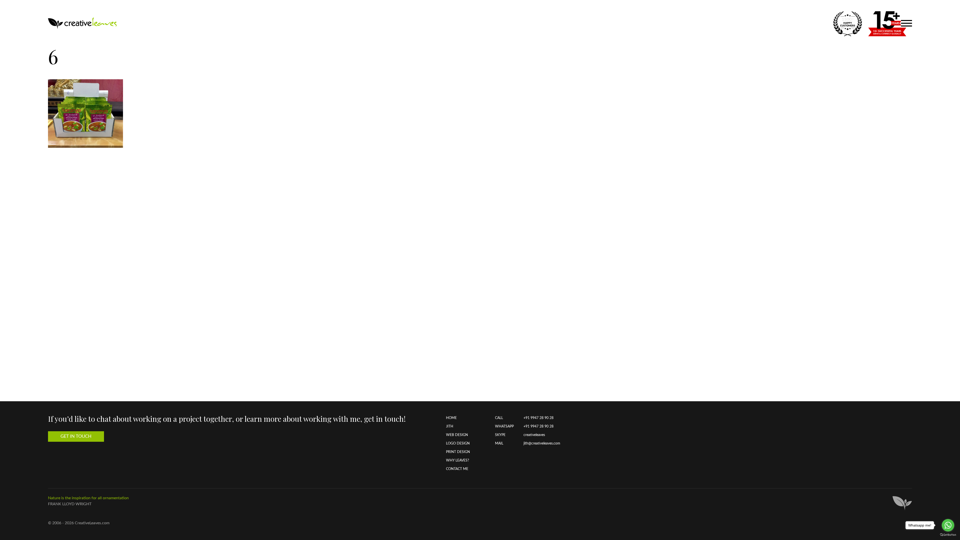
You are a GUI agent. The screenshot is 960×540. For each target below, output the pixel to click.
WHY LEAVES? (457, 460)
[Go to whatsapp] (948, 525)
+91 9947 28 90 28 (539, 418)
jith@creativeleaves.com (542, 443)
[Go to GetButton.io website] (948, 534)
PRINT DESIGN (458, 452)
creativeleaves (534, 435)
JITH (449, 426)
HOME (451, 418)
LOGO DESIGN (458, 443)
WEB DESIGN (457, 435)
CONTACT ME (457, 469)
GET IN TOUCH (76, 436)
